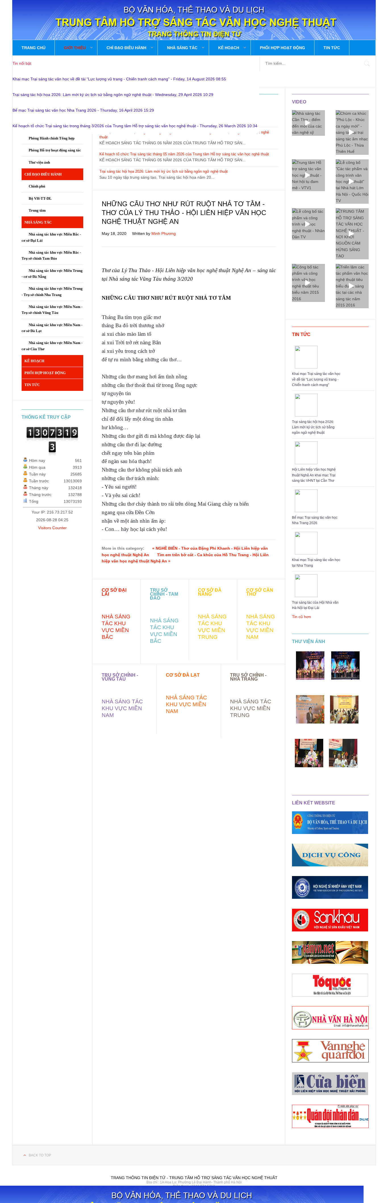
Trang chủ (33, 47)
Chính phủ (37, 186)
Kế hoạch (228, 47)
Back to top (40, 1155)
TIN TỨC (301, 334)
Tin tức (332, 47)
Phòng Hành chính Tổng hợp (51, 138)
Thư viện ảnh (308, 641)
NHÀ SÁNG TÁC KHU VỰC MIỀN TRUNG (250, 708)
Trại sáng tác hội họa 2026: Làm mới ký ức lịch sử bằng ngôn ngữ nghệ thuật (313, 427)
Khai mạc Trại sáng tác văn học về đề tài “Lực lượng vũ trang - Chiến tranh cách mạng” (316, 379)
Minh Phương (163, 233)
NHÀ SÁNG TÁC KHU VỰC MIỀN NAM (122, 708)
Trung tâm (37, 210)
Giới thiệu (75, 47)
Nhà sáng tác (182, 47)
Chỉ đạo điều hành (126, 47)
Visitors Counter (52, 528)
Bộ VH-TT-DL (41, 198)
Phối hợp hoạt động (282, 47)
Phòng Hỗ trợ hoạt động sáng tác (55, 150)
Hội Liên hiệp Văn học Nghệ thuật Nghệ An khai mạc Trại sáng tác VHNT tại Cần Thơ (314, 475)
